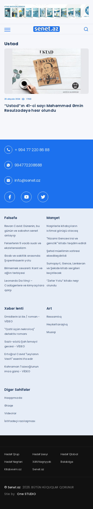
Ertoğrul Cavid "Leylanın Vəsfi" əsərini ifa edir (21, 356)
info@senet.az (27, 180)
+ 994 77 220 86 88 (31, 149)
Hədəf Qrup (11, 454)
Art (49, 308)
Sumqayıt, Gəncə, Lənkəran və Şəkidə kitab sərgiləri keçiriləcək (65, 268)
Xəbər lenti (13, 308)
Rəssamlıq (53, 317)
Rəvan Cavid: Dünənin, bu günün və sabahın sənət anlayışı (22, 230)
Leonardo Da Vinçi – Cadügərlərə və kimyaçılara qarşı (24, 285)
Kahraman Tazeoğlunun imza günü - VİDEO (21, 369)
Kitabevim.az (12, 469)
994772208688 (28, 165)
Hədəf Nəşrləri (13, 462)
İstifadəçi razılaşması (19, 421)
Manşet (53, 217)
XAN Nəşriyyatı (41, 462)
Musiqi (51, 332)
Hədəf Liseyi (40, 454)
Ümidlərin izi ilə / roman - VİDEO (22, 319)
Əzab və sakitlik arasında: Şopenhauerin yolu (22, 258)
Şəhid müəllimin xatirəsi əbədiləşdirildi (63, 253)
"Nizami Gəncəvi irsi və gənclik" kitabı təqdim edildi (66, 240)
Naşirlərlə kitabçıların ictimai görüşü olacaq (62, 228)
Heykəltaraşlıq (56, 324)
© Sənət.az (12, 487)
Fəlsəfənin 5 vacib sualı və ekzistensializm (22, 245)
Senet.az (38, 469)
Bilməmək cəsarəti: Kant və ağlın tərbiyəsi (23, 270)
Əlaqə (8, 405)
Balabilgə (67, 462)
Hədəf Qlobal (69, 454)
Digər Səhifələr (17, 389)
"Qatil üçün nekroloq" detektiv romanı (19, 331)
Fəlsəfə (10, 217)
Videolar (10, 413)
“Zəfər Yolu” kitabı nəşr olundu (62, 283)
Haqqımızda (13, 398)
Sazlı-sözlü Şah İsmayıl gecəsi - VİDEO (20, 344)
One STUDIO (26, 494)
